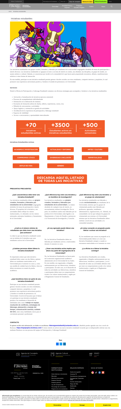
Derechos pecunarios (57, 378)
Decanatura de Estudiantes (50, 1)
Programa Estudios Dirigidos (79, 6)
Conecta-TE (73, 374)
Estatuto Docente (56, 380)
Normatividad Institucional (56, 369)
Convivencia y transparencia (78, 376)
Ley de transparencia (57, 384)
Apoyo (103, 6)
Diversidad (55, 6)
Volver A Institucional (16, 1)
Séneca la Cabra (87, 1)
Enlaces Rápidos (77, 368)
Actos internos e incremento (59, 374)
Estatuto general (56, 382)
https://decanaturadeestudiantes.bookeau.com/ (27, 355)
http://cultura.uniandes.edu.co (60, 355)
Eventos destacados (75, 381)
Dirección (63, 1)
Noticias (72, 388)
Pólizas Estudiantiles (101, 1)
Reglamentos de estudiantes (59, 389)
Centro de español (75, 372)
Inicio (110, 1)
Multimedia (73, 386)
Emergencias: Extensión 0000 (77, 379)
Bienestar (54, 376)
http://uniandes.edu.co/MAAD (94, 355)
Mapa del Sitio (74, 383)
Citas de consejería (74, 1)
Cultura (91, 6)
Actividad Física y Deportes (67, 6)
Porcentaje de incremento (58, 386)
